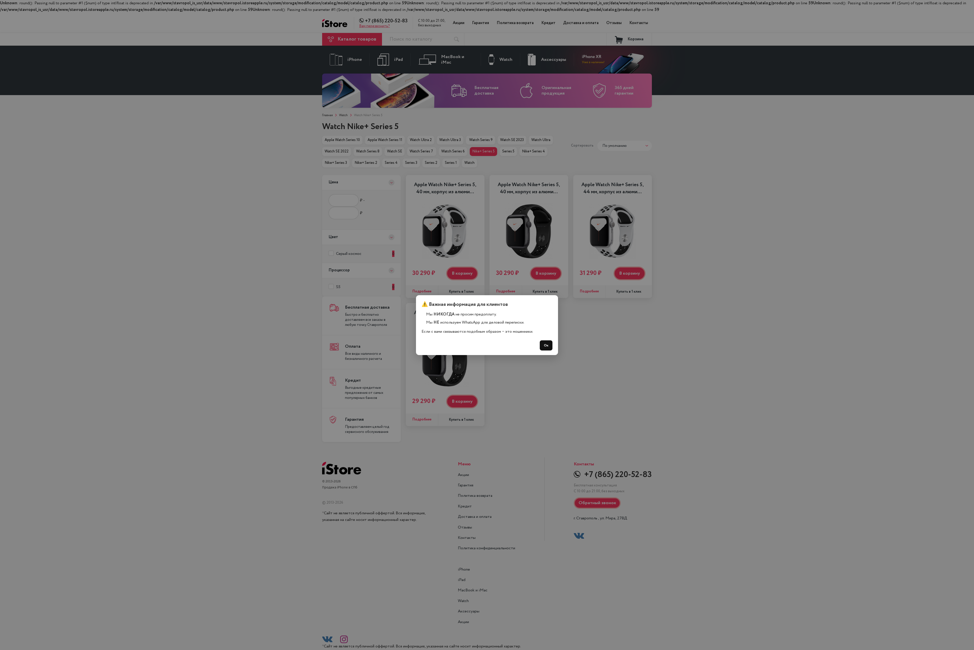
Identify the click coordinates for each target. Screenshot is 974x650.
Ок (546, 345)
